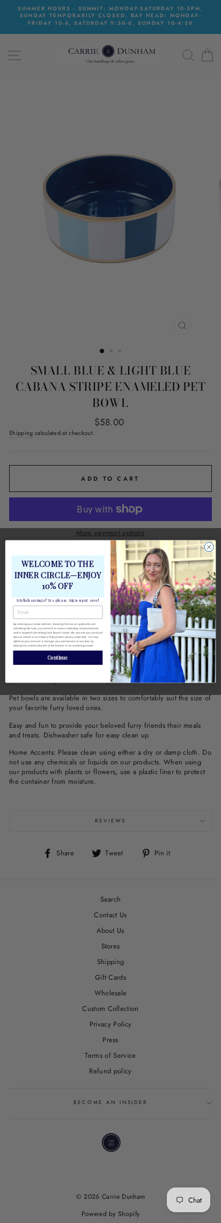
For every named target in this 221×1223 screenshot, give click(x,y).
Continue (58, 658)
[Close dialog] (208, 546)
